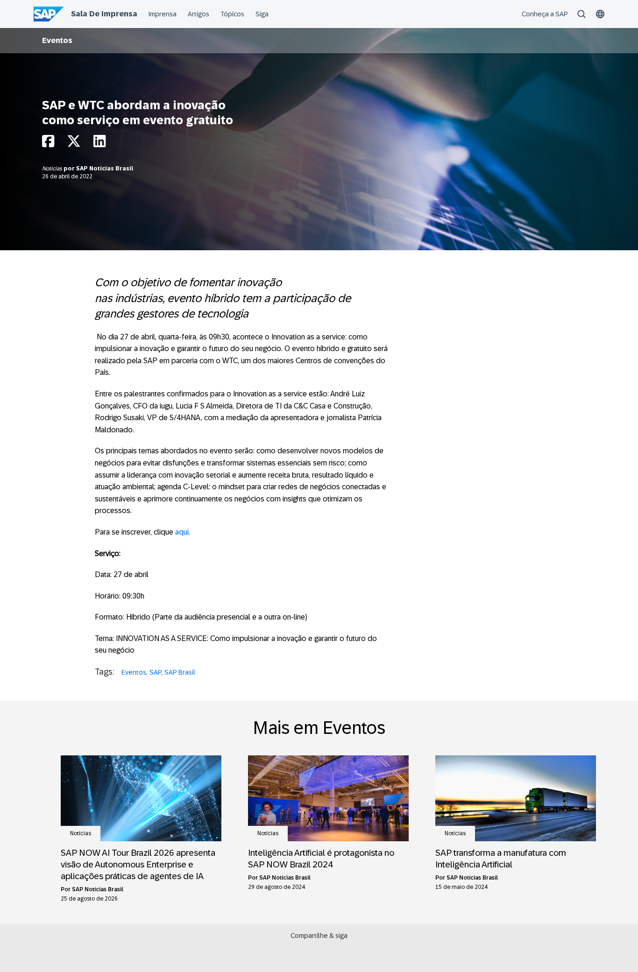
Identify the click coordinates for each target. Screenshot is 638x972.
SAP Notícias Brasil (104, 168)
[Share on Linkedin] (99, 144)
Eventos (57, 40)
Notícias (53, 168)
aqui (182, 532)
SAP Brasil (179, 672)
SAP (155, 672)
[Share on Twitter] (74, 144)
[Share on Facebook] (48, 144)
